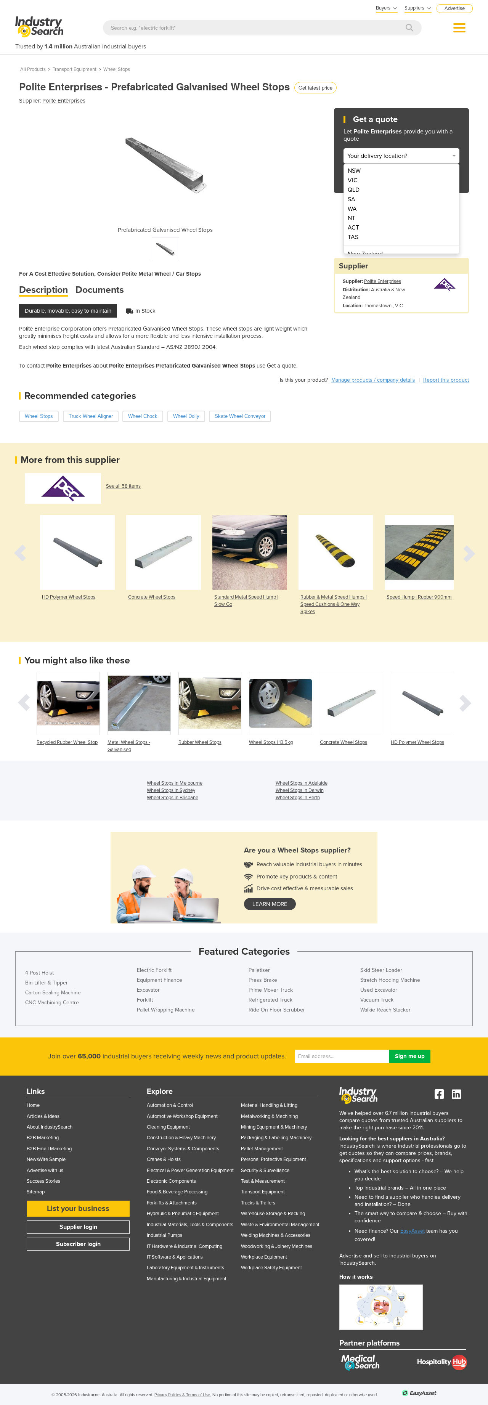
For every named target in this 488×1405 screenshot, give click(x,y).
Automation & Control (170, 1105)
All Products (33, 69)
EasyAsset (412, 1231)
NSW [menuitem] (354, 171)
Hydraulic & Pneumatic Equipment (183, 1214)
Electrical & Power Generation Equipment (190, 1170)
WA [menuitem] (352, 209)
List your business (78, 1208)
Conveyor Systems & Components (183, 1149)
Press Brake (263, 980)
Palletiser (259, 970)
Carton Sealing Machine (53, 992)
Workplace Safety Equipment (271, 1268)
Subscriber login (78, 1244)
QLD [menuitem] (354, 190)
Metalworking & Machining (269, 1116)
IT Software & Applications (175, 1257)
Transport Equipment (74, 69)
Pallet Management (262, 1149)
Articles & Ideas (43, 1116)
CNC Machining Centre (52, 1002)
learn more (269, 904)
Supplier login (78, 1227)
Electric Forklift (154, 970)
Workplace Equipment (264, 1257)
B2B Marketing (43, 1138)
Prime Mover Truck (271, 990)
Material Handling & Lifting (269, 1105)
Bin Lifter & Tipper (46, 982)
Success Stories (43, 1181)
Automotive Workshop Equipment (182, 1116)
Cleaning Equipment (168, 1127)
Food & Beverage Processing (177, 1192)
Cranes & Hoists (164, 1159)
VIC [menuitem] (353, 180)
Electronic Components (171, 1181)
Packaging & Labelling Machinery (276, 1138)
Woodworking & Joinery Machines (276, 1246)
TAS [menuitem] (353, 237)
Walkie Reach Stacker (385, 1010)
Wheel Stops (116, 69)
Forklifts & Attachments (172, 1203)
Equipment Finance (159, 980)
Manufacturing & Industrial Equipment (186, 1279)
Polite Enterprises (63, 100)
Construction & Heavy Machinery (181, 1138)
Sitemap (36, 1192)
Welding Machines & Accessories (275, 1235)
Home (33, 1105)
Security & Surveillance (265, 1170)
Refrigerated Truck (270, 1000)
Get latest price (315, 87)
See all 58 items (123, 486)
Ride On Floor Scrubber (277, 1010)
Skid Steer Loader (381, 970)
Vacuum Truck (376, 1000)
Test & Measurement (263, 1181)
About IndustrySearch (49, 1127)
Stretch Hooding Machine (390, 980)
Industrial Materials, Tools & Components (190, 1225)
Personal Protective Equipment (273, 1159)
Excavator (148, 990)
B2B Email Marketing (49, 1149)
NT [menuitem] (351, 218)
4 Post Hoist (39, 973)
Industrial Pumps (164, 1235)
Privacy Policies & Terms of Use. (182, 1394)
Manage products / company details (373, 380)
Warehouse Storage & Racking (273, 1214)
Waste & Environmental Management (280, 1225)
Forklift (145, 1000)
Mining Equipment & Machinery (274, 1127)
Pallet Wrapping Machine (166, 1010)
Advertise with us (45, 1170)
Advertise (455, 8)
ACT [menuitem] (353, 227)
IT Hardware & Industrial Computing (184, 1246)
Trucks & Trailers (258, 1203)
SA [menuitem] (351, 199)
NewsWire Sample (46, 1159)
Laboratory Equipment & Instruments (185, 1268)
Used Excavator (378, 990)
